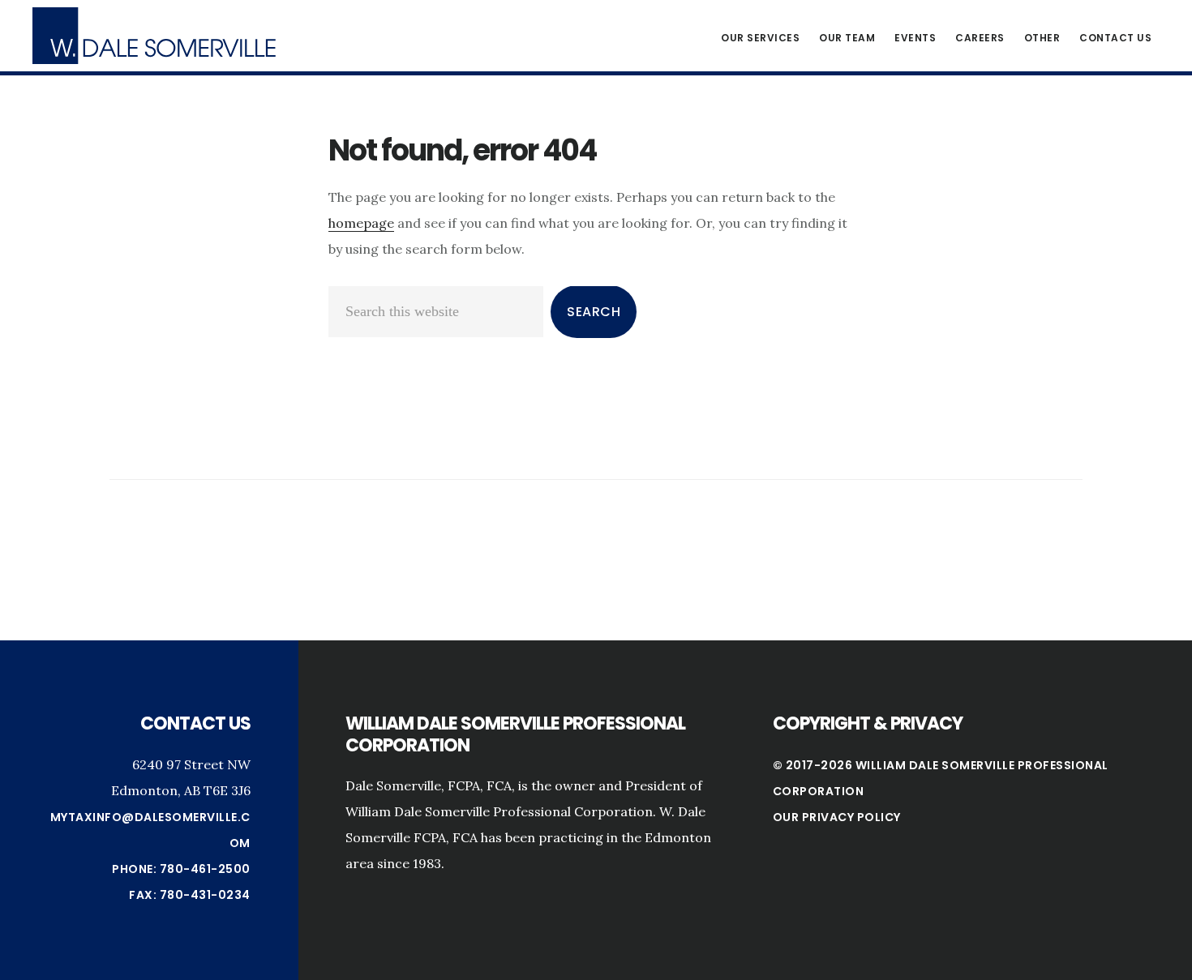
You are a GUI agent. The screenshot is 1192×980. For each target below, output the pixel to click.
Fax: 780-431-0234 (190, 895)
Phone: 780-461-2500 (181, 869)
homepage (361, 223)
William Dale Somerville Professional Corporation (154, 35)
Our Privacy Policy (837, 817)
